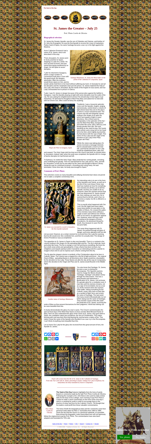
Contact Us (89, 424)
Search (82, 424)
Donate (97, 424)
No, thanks (141, 437)
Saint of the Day (57, 424)
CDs (76, 424)
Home (65, 424)
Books (71, 424)
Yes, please (125, 437)
